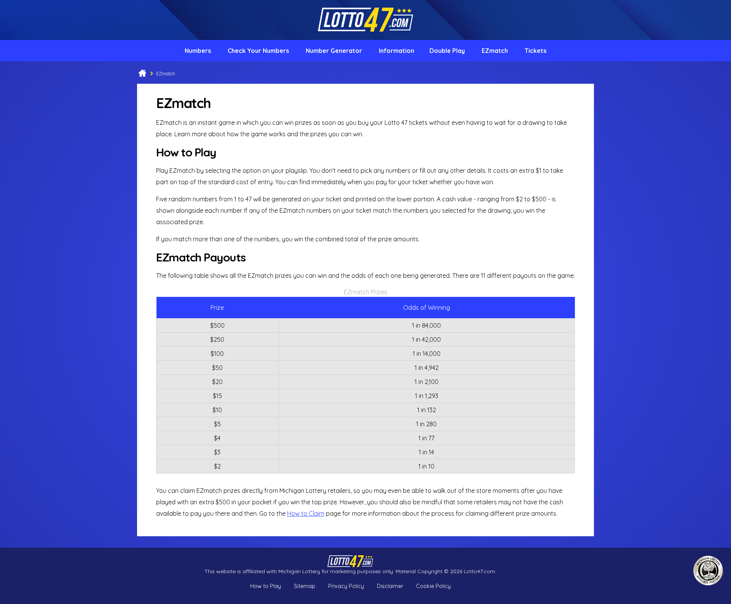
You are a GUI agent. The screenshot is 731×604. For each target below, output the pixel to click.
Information (396, 50)
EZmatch (495, 50)
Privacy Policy (346, 586)
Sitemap (304, 586)
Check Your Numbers (258, 50)
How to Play (265, 586)
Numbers (198, 50)
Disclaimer (390, 586)
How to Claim (305, 513)
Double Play (447, 50)
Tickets (535, 50)
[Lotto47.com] (365, 37)
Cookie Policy (433, 586)
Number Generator (334, 50)
